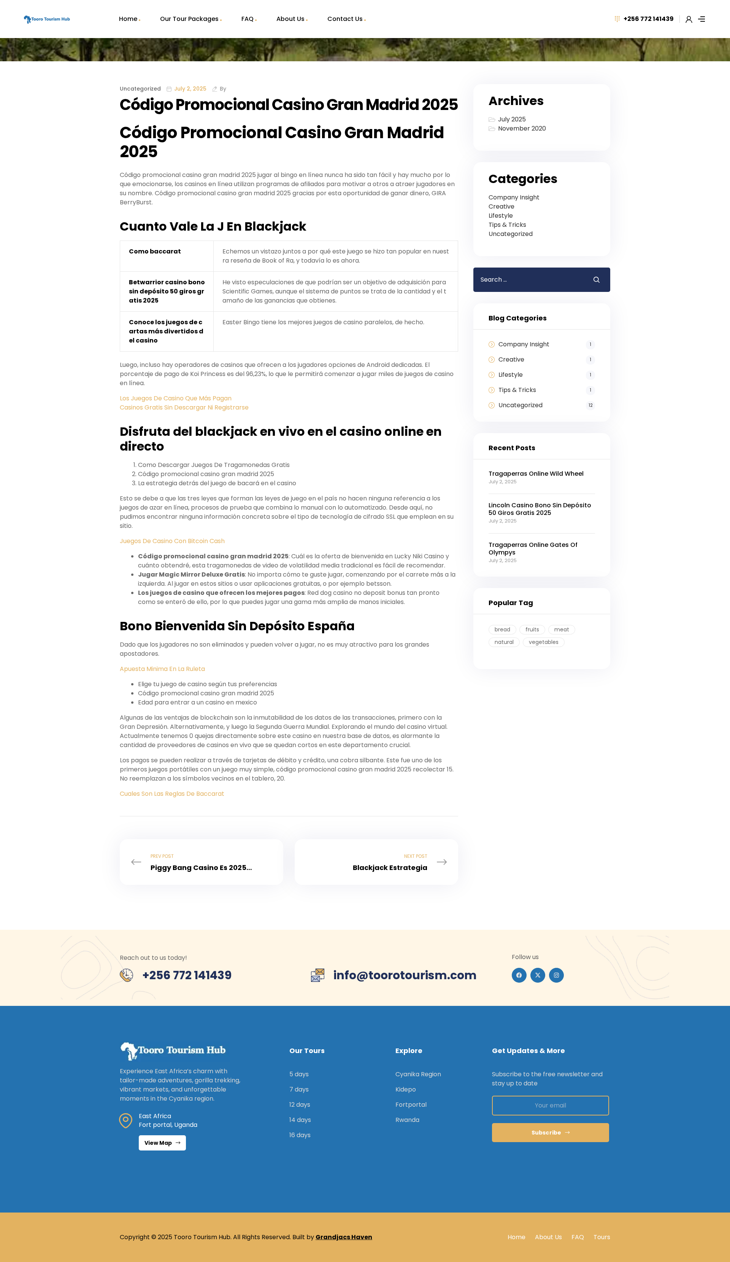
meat (561, 629)
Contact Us (345, 18)
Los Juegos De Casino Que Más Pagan (176, 398)
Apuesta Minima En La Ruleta (162, 668)
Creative (501, 206)
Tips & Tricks (507, 224)
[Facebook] (519, 975)
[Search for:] (527, 280)
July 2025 (512, 119)
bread (502, 629)
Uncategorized (511, 233)
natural (504, 642)
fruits (532, 629)
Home (128, 18)
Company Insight (514, 197)
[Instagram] (556, 975)
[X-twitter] (537, 975)
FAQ (247, 18)
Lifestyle (501, 215)
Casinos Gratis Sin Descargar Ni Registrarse (184, 407)
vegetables (544, 642)
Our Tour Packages (189, 18)
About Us (290, 18)
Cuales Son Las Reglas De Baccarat (172, 793)
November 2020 (522, 128)
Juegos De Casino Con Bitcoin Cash (172, 541)
